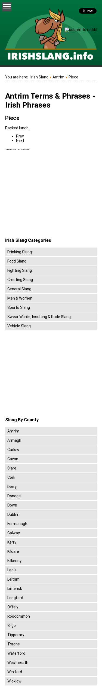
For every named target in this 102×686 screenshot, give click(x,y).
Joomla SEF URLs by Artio (17, 149)
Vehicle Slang (19, 326)
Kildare (13, 551)
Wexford (14, 672)
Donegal (14, 496)
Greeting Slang (20, 280)
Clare (11, 468)
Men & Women (19, 298)
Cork (11, 477)
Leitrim (13, 579)
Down (12, 505)
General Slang (19, 289)
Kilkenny (14, 561)
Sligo (11, 625)
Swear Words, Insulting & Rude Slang (39, 317)
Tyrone (13, 644)
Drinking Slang (19, 252)
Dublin (12, 514)
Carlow (13, 449)
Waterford (16, 653)
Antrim (13, 431)
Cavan (12, 459)
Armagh (14, 440)
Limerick (14, 588)
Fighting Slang (19, 270)
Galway (13, 533)
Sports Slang (18, 307)
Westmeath (17, 662)
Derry (12, 486)
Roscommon (18, 616)
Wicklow (14, 681)
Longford (15, 598)
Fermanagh (17, 524)
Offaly (12, 607)
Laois (12, 570)
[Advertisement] (51, 194)
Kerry (11, 542)
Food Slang (16, 261)
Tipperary (15, 635)
